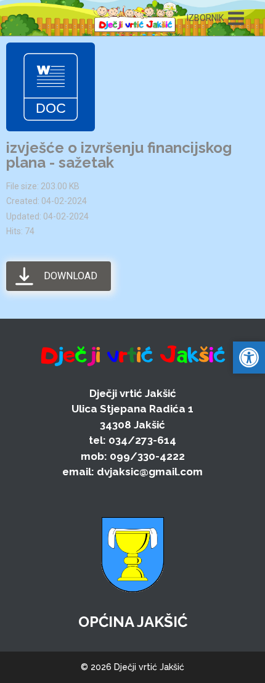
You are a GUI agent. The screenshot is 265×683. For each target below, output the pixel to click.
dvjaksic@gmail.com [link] (150, 471)
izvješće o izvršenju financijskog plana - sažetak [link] (119, 155)
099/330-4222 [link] (147, 456)
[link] (134, 18)
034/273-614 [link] (142, 440)
